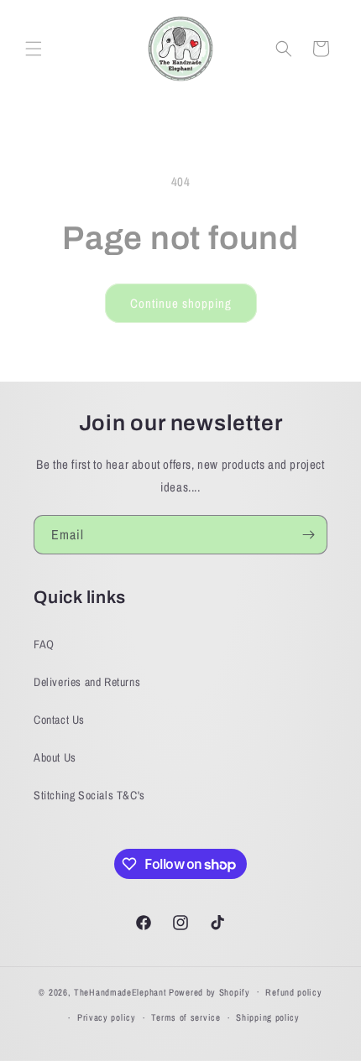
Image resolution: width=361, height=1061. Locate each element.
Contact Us (59, 719)
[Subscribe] (308, 534)
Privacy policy (106, 1017)
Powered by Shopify (209, 991)
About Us (55, 757)
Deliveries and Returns (87, 681)
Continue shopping (181, 303)
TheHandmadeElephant (120, 991)
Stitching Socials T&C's (89, 795)
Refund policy (293, 992)
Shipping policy (268, 1017)
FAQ (44, 644)
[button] (33, 48)
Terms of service (185, 1017)
